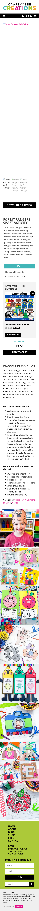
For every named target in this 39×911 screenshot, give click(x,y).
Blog (11, 832)
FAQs (11, 845)
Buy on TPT (19, 341)
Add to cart (19, 352)
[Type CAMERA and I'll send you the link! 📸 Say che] (19, 722)
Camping (31, 499)
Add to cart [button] (13, 334)
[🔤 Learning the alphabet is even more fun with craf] (19, 761)
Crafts (15, 502)
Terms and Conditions (16, 852)
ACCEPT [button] (19, 906)
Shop (11, 835)
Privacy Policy (17, 848)
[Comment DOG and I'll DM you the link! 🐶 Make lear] (19, 528)
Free (11, 838)
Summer (7, 502)
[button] (4, 16)
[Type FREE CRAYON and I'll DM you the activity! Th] (19, 683)
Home (11, 826)
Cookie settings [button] (8, 906)
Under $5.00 (20, 499)
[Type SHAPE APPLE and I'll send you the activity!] (19, 605)
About (12, 829)
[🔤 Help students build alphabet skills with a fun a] (19, 644)
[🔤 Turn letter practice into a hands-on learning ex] (19, 567)
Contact (13, 840)
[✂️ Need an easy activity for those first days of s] (19, 800)
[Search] (31, 884)
